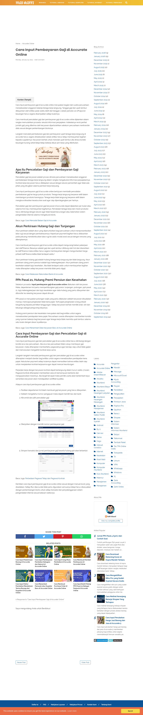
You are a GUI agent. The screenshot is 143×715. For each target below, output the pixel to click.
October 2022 (99, 183)
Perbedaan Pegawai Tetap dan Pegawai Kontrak (45, 478)
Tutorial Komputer (76, 2)
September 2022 (100, 187)
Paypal (117, 386)
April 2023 (98, 161)
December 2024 (100, 89)
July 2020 (98, 281)
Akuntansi (101, 383)
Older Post (85, 662)
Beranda (42, 2)
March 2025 (98, 85)
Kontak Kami (92, 705)
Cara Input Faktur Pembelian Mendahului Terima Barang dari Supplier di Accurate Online (24, 588)
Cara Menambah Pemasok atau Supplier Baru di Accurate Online (43, 586)
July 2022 (98, 194)
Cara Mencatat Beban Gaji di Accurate (41, 220)
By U (99, 429)
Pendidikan (118, 390)
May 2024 (98, 114)
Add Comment (39, 60)
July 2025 (98, 71)
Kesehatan (101, 455)
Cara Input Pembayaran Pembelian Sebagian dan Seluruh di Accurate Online (43, 563)
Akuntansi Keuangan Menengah (99, 399)
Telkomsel (118, 438)
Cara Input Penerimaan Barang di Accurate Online (24, 562)
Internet (100, 451)
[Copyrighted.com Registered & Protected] (101, 641)
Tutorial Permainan (114, 2)
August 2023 (99, 147)
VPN (116, 465)
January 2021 (99, 259)
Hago (99, 441)
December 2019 (100, 306)
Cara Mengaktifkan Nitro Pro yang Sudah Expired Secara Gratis (115, 578)
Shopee (117, 418)
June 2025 (98, 74)
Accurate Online (103, 368)
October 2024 (99, 96)
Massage (117, 372)
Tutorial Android (57, 2)
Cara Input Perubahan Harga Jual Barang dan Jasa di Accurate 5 (115, 620)
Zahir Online (119, 487)
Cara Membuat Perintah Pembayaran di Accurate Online (82, 562)
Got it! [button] (130, 711)
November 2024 (100, 93)
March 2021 (98, 252)
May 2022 (98, 201)
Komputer (101, 463)
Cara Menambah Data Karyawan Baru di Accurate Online (48, 328)
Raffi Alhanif (111, 516)
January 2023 (99, 172)
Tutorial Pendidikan (68, 8)
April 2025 (98, 82)
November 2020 (100, 266)
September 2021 (100, 230)
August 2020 (99, 277)
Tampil (27, 100)
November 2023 (100, 136)
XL (115, 476)
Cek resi (100, 433)
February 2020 (100, 299)
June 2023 (98, 154)
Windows (118, 472)
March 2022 (98, 208)
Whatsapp (118, 468)
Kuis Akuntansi (103, 474)
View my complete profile (110, 521)
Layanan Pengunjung (89, 8)
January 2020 (99, 302)
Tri (115, 457)
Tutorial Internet (94, 2)
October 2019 (99, 313)
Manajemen (101, 482)
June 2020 (98, 284)
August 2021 (99, 234)
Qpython (117, 410)
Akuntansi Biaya (103, 387)
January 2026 (99, 56)
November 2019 (100, 310)
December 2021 (100, 219)
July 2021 (97, 237)
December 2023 (100, 132)
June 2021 (98, 241)
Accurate (100, 364)
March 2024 (98, 122)
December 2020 (100, 263)
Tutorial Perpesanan (47, 8)
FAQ (44, 705)
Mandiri (117, 368)
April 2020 (98, 292)
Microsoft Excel (120, 375)
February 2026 (100, 53)
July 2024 (98, 107)
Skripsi (116, 434)
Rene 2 (116, 414)
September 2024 (100, 100)
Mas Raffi (25, 2)
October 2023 (99, 140)
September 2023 (100, 143)
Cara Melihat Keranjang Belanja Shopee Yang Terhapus (116, 599)
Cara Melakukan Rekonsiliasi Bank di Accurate (44, 274)
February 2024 (100, 125)
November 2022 (100, 179)
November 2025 (100, 64)
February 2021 (99, 255)
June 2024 (98, 111)
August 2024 (99, 103)
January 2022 (99, 216)
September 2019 (100, 317)
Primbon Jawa (120, 402)
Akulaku (100, 379)
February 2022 (100, 212)
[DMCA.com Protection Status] (115, 641)
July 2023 (98, 150)
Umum (117, 461)
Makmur (100, 478)
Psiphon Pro (119, 406)
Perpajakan (118, 398)
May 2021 (98, 245)
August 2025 (99, 67)
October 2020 (99, 270)
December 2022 (100, 176)
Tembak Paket (119, 442)
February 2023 (100, 169)
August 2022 (99, 190)
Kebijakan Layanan (58, 705)
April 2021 (98, 248)
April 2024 (98, 118)
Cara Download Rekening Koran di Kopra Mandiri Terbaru (115, 557)
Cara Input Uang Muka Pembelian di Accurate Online (62, 562)
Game (99, 437)
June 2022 (98, 197)
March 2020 (99, 295)
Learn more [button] (72, 711)
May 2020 (98, 288)
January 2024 (99, 129)
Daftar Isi (35, 705)
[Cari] (126, 2)
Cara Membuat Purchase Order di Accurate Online (60, 586)
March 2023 (98, 165)
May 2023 (98, 158)
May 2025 (98, 78)
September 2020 (101, 273)
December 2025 (100, 60)
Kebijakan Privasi (76, 705)
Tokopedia (118, 453)
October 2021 (99, 226)
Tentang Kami (106, 705)
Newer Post (21, 662)
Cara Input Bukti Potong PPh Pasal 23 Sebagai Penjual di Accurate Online (82, 587)
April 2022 (98, 205)
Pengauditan (119, 394)
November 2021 (100, 223)
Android (100, 425)
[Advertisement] (71, 23)
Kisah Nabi (101, 459)
